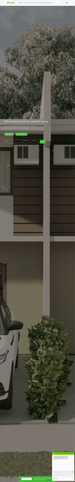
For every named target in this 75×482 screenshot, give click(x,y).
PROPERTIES (27, 2)
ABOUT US (20, 2)
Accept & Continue (26, 478)
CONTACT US (49, 2)
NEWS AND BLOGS (41, 2)
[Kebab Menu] (67, 3)
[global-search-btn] (62, 3)
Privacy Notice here (49, 479)
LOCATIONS (34, 2)
